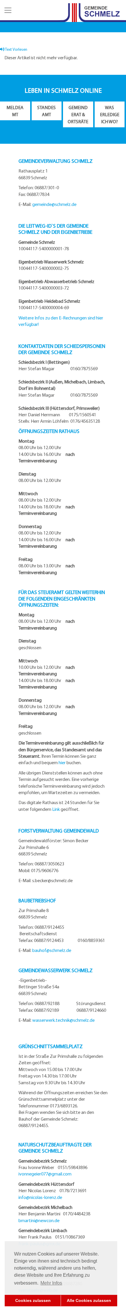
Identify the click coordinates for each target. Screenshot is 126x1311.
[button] (7, 10)
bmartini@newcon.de (38, 1220)
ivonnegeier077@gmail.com (44, 1174)
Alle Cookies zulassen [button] (89, 1300)
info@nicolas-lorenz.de (40, 1197)
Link (56, 809)
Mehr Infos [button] (51, 1282)
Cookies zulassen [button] (33, 1300)
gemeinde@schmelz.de (54, 204)
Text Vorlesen (15, 49)
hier (62, 762)
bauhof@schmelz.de (51, 950)
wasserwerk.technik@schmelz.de (63, 1020)
